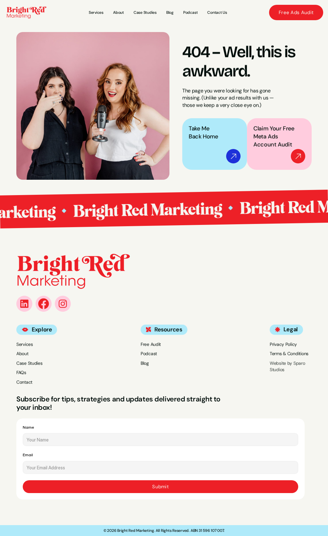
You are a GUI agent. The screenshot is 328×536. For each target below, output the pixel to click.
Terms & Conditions (289, 354)
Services (24, 344)
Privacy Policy (283, 344)
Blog (145, 363)
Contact (24, 382)
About (22, 354)
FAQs (21, 372)
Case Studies (29, 363)
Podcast (149, 354)
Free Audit (151, 344)
